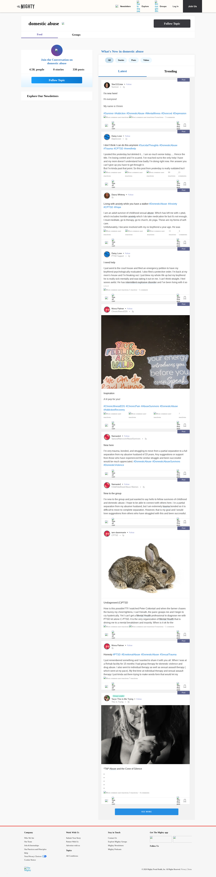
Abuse (112, 768)
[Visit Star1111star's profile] (107, 85)
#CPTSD (118, 148)
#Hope (117, 207)
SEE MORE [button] (146, 812)
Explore (145, 6)
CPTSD (115, 535)
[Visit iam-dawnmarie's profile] (107, 534)
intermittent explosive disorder (141, 282)
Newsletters (125, 6)
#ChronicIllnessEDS (114, 406)
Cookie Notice (30, 860)
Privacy (183, 869)
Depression (116, 139)
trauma (166, 506)
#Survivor (109, 113)
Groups (163, 6)
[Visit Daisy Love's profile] (107, 137)
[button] (172, 23)
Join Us (192, 6)
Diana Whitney (119, 194)
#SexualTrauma (168, 654)
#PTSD (117, 654)
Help (26, 853)
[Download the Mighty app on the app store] (161, 839)
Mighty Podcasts (114, 849)
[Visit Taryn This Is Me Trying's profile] (107, 698)
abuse (150, 213)
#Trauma (108, 148)
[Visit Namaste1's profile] (107, 437)
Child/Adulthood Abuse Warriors (125, 487)
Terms (189, 869)
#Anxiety (172, 204)
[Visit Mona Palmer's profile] (107, 310)
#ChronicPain (133, 406)
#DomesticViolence (114, 465)
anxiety (119, 204)
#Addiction (120, 113)
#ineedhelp (130, 148)
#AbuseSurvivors (150, 406)
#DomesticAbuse (135, 113)
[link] (26, 6)
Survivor (115, 87)
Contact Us (112, 838)
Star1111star (118, 84)
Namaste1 (117, 436)
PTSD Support (118, 256)
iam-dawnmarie (119, 532)
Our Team (28, 842)
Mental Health (143, 615)
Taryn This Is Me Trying (123, 699)
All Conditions (72, 856)
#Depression (179, 113)
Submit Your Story (73, 838)
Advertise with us (73, 845)
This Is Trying (117, 702)
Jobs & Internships (31, 845)
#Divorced (166, 113)
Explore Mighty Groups (117, 842)
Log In (176, 6)
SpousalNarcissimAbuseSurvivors (126, 439)
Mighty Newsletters (116, 845)
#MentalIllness (152, 113)
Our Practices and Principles (35, 849)
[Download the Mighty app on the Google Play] (184, 839)
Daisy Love (117, 136)
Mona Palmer (118, 308)
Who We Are (29, 838)
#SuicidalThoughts (149, 145)
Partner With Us (72, 842)
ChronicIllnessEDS (120, 311)
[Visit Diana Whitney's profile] (107, 196)
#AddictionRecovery (114, 410)
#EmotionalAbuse (131, 654)
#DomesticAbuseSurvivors (166, 461)
